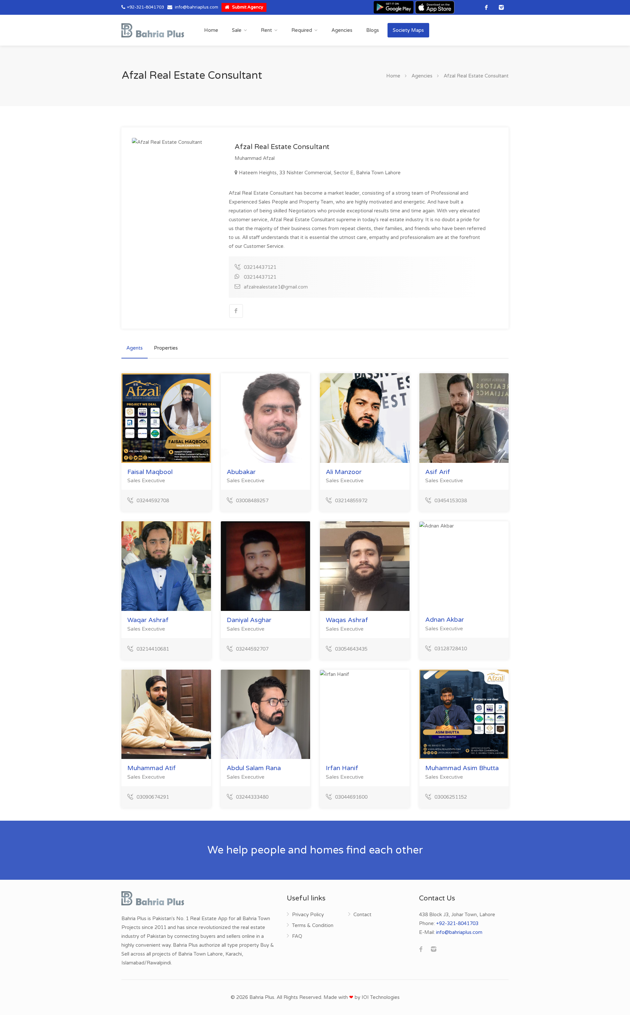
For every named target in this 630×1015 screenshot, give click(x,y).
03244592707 (252, 649)
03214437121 (260, 267)
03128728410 (450, 649)
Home (211, 30)
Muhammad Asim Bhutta (462, 768)
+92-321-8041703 (145, 7)
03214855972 (351, 501)
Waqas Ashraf (347, 620)
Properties (166, 348)
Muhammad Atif (151, 768)
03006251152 (450, 797)
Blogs (372, 30)
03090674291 (152, 797)
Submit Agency (247, 7)
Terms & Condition (312, 925)
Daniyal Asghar (249, 620)
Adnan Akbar (444, 619)
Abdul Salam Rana (254, 768)
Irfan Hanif (342, 768)
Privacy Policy (308, 915)
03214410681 (152, 649)
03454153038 (450, 501)
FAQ (297, 936)
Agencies (341, 30)
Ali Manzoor (344, 472)
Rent (266, 30)
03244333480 (252, 797)
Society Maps (408, 30)
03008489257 (252, 501)
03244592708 (152, 501)
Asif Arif (437, 472)
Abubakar (241, 472)
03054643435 (351, 649)
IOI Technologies (381, 997)
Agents (134, 348)
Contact (362, 915)
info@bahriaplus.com (196, 7)
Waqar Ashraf (148, 620)
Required (301, 30)
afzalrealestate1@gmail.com (276, 287)
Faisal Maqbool (150, 472)
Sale (237, 30)
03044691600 (351, 797)
